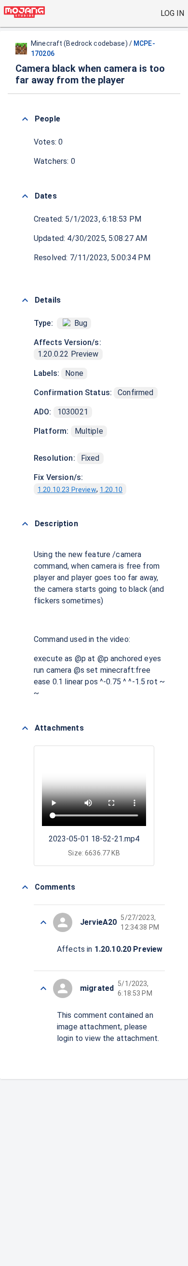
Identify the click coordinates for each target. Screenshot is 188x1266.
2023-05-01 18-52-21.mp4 (94, 838)
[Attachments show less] (25, 728)
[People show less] (25, 119)
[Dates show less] (25, 196)
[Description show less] (25, 523)
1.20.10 (111, 489)
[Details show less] (25, 300)
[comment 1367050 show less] (43, 922)
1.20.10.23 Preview (67, 489)
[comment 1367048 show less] (43, 988)
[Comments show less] (25, 887)
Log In (172, 13)
